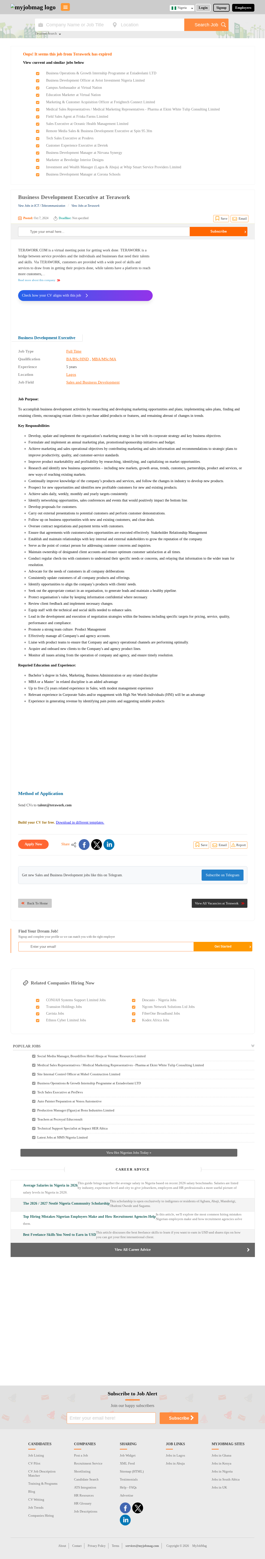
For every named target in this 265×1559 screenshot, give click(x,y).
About (62, 1546)
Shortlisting (82, 1471)
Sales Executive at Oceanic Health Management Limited (87, 124)
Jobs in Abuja (175, 1463)
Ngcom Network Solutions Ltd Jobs (168, 1007)
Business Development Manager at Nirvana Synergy (84, 153)
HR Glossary (83, 1503)
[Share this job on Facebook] (84, 844)
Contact (77, 1546)
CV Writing (36, 1499)
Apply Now (33, 844)
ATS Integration (85, 1487)
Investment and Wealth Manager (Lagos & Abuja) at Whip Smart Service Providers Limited (113, 167)
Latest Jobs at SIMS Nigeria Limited (62, 1137)
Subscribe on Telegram (222, 875)
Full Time (74, 351)
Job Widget (128, 1455)
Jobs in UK (219, 1487)
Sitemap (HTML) (132, 1471)
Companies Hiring (41, 1515)
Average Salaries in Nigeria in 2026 (50, 1185)
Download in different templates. (80, 822)
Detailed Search (46, 33)
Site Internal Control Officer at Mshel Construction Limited (78, 1074)
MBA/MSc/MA (104, 359)
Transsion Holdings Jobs (64, 1007)
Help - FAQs (128, 1487)
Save (224, 218)
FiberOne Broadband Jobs (161, 1013)
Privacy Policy (97, 1546)
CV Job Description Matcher (42, 1473)
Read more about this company (36, 280)
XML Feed (127, 1463)
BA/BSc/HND (77, 359)
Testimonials (129, 1479)
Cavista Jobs (55, 1013)
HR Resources (84, 1495)
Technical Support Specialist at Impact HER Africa (72, 1128)
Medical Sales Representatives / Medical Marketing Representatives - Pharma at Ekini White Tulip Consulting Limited (133, 109)
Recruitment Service (88, 1463)
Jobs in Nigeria (222, 1471)
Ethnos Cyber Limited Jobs (66, 1020)
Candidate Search (86, 1479)
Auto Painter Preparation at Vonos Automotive (69, 1101)
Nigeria (182, 8)
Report (241, 845)
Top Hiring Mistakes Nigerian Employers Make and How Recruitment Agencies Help (89, 1217)
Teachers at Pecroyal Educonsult (60, 1119)
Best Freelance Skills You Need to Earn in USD (59, 1235)
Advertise (126, 1495)
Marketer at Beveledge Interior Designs (75, 160)
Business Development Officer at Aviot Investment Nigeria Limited (95, 80)
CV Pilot (34, 1463)
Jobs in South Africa (226, 1479)
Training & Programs (42, 1483)
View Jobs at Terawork (85, 206)
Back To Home (37, 903)
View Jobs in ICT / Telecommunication (41, 206)
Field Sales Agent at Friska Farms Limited (77, 116)
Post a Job (81, 1455)
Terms (115, 1546)
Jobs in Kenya (221, 1463)
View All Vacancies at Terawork (217, 903)
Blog (31, 1491)
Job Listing (36, 1455)
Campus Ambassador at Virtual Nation (74, 88)
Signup (221, 8)
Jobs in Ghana (221, 1455)
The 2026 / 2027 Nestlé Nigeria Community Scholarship (66, 1203)
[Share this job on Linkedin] (109, 844)
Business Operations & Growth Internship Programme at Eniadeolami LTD (101, 73)
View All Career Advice (133, 1250)
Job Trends (35, 1507)
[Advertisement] (203, 283)
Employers (243, 8)
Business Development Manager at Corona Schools (83, 174)
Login (203, 8)
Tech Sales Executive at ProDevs (60, 1092)
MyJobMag (199, 1546)
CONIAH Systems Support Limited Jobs (76, 1000)
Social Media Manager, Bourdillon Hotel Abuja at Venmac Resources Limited (91, 1056)
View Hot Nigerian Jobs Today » (128, 1153)
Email (243, 218)
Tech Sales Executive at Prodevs (69, 138)
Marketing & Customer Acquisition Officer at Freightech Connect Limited (100, 102)
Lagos (71, 374)
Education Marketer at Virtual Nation (73, 95)
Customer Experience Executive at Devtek (77, 145)
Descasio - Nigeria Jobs (159, 1000)
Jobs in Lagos (175, 1455)
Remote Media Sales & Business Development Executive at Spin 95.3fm (99, 131)
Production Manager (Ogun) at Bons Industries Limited (75, 1110)
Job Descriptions (85, 1511)
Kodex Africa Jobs (155, 1020)
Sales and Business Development (93, 382)
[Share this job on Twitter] (96, 844)
